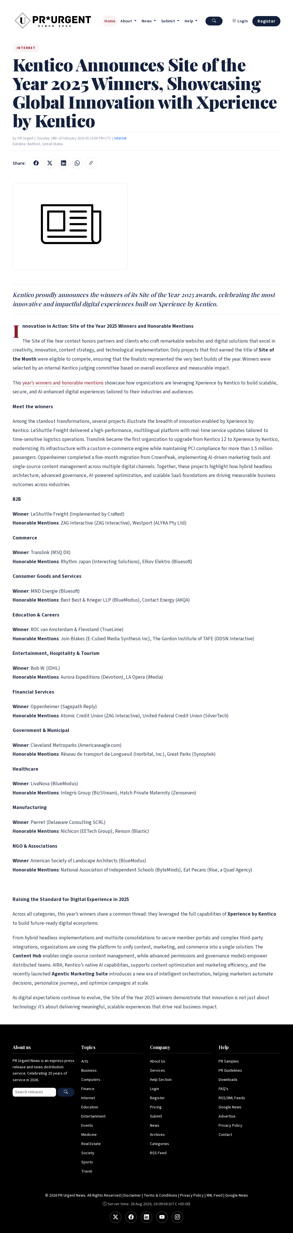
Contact (225, 1135)
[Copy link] (91, 163)
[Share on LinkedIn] (63, 163)
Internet (120, 138)
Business (89, 1070)
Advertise (227, 1116)
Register (266, 21)
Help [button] (189, 21)
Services (157, 1070)
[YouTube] (162, 1217)
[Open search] (214, 21)
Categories (159, 1144)
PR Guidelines (230, 1070)
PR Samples (229, 1061)
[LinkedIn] (146, 1217)
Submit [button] (168, 21)
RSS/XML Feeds (232, 1098)
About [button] (126, 21)
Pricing (156, 1107)
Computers (90, 1080)
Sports (87, 1162)
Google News (230, 1107)
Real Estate (91, 1144)
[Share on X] (50, 163)
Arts (84, 1061)
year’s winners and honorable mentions (63, 382)
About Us (157, 1061)
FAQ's (223, 1089)
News (154, 1125)
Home (109, 21)
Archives (157, 1135)
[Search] (65, 1092)
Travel (86, 1171)
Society (87, 1153)
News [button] (147, 21)
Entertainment (93, 1116)
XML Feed (214, 1195)
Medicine (89, 1135)
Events (87, 1125)
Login (154, 1089)
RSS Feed (158, 1153)
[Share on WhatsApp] (77, 163)
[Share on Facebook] (36, 163)
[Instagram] (177, 1217)
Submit (156, 1116)
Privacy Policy (230, 1125)
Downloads (228, 1080)
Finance (87, 1089)
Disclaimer (132, 1195)
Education (89, 1107)
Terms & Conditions (160, 1195)
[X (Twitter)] (115, 1217)
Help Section (161, 1080)
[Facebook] (131, 1217)
